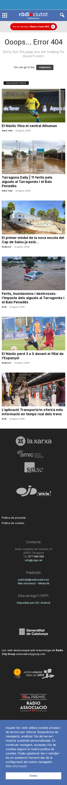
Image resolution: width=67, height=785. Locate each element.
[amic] (33, 454)
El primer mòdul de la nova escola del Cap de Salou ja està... (33, 240)
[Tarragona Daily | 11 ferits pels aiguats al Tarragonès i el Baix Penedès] (33, 157)
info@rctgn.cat (33, 560)
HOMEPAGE (45, 67)
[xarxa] (33, 441)
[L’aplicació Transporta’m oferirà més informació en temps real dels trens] (33, 389)
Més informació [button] (16, 766)
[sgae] (33, 467)
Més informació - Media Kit (33, 583)
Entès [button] (33, 775)
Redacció (6, 247)
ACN (4, 307)
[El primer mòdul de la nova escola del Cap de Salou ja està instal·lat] (33, 217)
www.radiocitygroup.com (30, 653)
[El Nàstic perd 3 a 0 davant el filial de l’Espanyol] (33, 333)
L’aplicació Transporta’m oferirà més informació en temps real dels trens (32, 412)
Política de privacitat (14, 517)
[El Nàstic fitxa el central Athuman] (33, 105)
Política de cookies (13, 523)
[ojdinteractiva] (33, 492)
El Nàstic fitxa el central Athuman (29, 126)
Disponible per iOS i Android (33, 602)
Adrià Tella (7, 130)
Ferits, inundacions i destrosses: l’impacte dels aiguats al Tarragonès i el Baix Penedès (33, 298)
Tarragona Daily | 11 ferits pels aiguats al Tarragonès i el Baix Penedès (27, 181)
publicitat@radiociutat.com (33, 579)
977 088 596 (36, 556)
